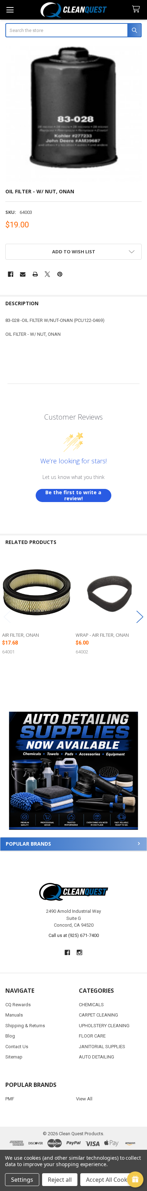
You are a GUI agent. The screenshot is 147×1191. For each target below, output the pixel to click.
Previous (7, 617)
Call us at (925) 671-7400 (74, 935)
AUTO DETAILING (96, 1057)
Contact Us (16, 1046)
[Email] (22, 274)
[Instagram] (80, 952)
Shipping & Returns (25, 1025)
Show (135, 1179)
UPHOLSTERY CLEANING (104, 1025)
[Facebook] (10, 274)
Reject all (60, 1180)
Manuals (14, 1015)
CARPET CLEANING (98, 1015)
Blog (10, 1036)
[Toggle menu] (10, 10)
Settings (22, 1180)
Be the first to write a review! (73, 495)
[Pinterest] (60, 274)
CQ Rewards (18, 1004)
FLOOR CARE (92, 1036)
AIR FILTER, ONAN (20, 635)
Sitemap (13, 1057)
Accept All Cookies (110, 1180)
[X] (47, 274)
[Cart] (137, 9)
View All (84, 1098)
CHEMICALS (91, 1004)
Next (140, 617)
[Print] (35, 274)
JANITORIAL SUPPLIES (102, 1046)
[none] (73, 113)
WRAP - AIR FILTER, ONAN (102, 635)
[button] (73, 771)
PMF (9, 1098)
